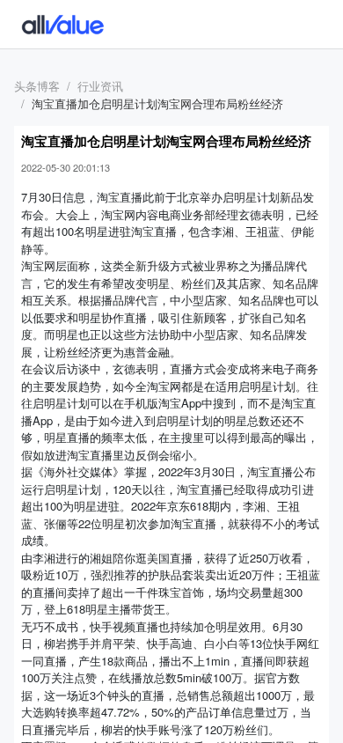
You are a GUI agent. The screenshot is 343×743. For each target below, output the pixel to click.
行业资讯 (100, 85)
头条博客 (37, 85)
